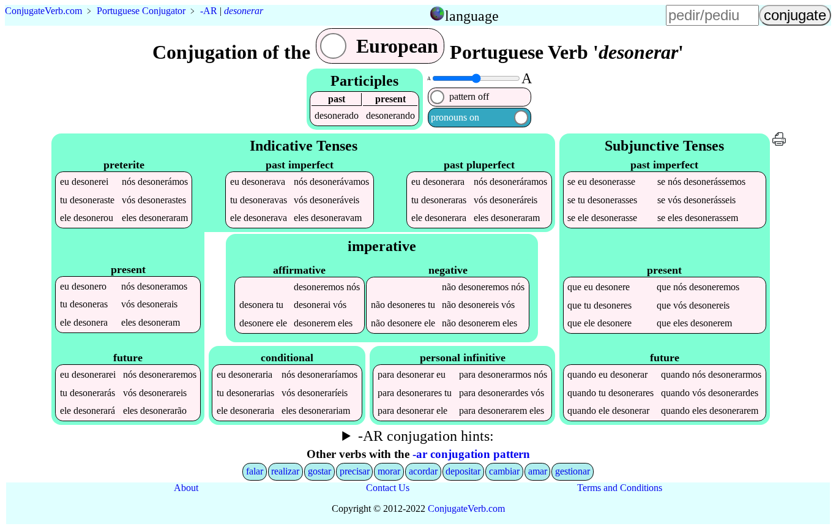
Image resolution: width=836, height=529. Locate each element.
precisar (355, 471)
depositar (463, 471)
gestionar (572, 471)
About (186, 487)
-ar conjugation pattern (471, 454)
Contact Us (387, 487)
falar (254, 471)
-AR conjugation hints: (426, 436)
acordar (423, 471)
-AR (208, 11)
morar (389, 471)
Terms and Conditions (619, 487)
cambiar (504, 471)
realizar (285, 471)
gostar (319, 471)
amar (537, 471)
